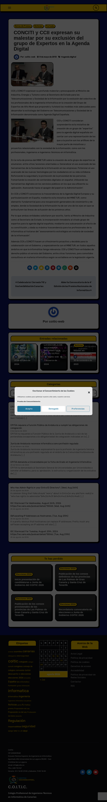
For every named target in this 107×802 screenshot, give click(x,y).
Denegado (53, 409)
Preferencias (78, 409)
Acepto (28, 409)
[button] (88, 391)
